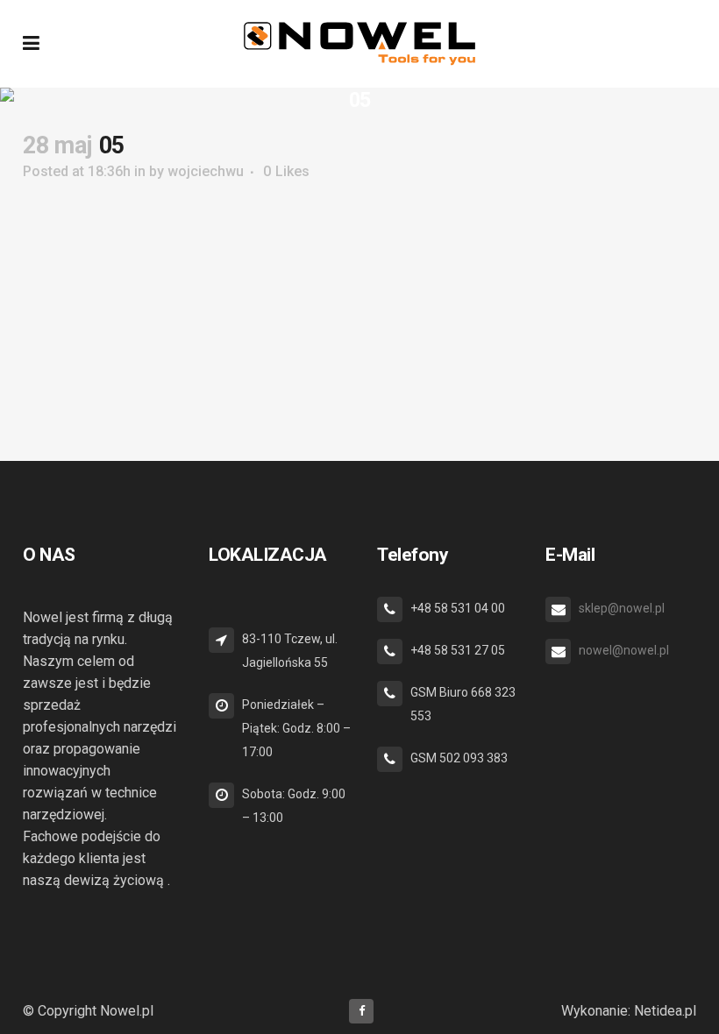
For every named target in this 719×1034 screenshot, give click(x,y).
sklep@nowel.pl (622, 608)
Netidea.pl (665, 1010)
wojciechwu (205, 171)
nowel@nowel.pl (624, 650)
